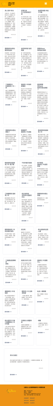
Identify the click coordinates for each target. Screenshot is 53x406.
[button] (46, 3)
